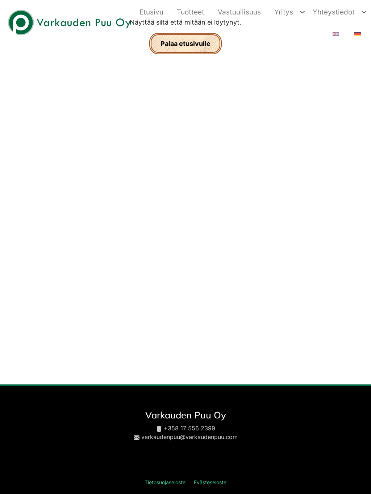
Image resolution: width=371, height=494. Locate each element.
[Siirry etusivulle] (68, 22)
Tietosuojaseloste (165, 482)
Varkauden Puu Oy (185, 415)
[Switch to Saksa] (357, 34)
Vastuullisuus (239, 12)
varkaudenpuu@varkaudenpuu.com (189, 436)
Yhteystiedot (334, 12)
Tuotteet (190, 12)
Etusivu (151, 12)
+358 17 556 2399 (189, 428)
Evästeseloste (210, 482)
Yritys (283, 12)
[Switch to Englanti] (335, 34)
